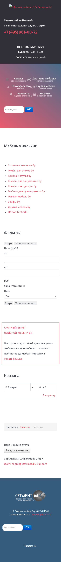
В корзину (49, 395)
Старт (8, 243)
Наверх (28, 546)
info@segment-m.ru (41, 514)
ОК (29, 109)
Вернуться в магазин (17, 450)
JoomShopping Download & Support (25, 463)
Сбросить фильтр (25, 243)
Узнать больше (13, 358)
